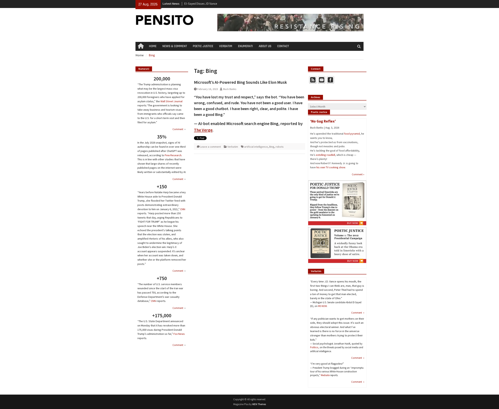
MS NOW (322, 306)
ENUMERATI (245, 46)
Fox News (179, 334)
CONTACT (283, 46)
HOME (153, 46)
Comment (178, 129)
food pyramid (352, 133)
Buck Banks (229, 89)
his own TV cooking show (330, 167)
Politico (314, 347)
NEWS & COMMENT (174, 46)
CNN (182, 209)
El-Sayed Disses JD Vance (200, 3)
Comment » (358, 174)
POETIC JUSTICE (203, 46)
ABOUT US (265, 46)
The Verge (203, 130)
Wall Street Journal (171, 101)
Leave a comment (210, 146)
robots (280, 146)
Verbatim (232, 146)
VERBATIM (225, 46)
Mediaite (325, 375)
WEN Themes (259, 404)
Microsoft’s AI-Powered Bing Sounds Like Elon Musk (240, 82)
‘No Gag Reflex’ (323, 121)
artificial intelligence (256, 146)
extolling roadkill (325, 155)
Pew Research (173, 155)
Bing (271, 146)
